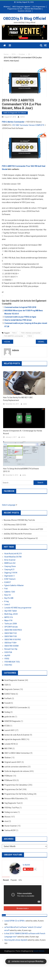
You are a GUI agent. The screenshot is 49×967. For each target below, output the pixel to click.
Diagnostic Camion (11, 689)
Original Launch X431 (12, 762)
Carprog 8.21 (9, 569)
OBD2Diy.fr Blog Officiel (24, 18)
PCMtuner (8, 776)
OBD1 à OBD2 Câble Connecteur (17, 753)
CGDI (6, 685)
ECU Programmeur (39, 7)
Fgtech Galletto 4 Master (14, 585)
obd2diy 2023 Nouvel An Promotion (18, 534)
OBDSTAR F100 (10, 636)
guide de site (9, 717)
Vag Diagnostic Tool (12, 803)
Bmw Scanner (10, 560)
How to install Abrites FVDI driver (18, 320)
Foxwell (7, 703)
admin (22, 117)
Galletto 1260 (9, 592)
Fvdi (6, 589)
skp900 (7, 655)
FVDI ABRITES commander (13, 336)
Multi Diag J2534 (11, 614)
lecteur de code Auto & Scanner (16, 735)
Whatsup (7, 7)
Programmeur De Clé (14, 9)
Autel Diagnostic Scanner (14, 680)
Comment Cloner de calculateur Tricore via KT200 (23, 529)
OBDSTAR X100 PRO (12, 640)
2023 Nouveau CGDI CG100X (15, 525)
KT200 (7, 726)
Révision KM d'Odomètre (14, 799)
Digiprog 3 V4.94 (10, 573)
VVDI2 (6, 659)
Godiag (7, 712)
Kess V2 (7, 595)
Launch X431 (9, 730)
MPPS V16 (8, 617)
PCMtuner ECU (10, 780)
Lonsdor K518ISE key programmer (17, 608)
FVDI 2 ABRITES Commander (15, 708)
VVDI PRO (8, 665)
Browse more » (23, 908)
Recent (6, 880)
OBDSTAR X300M (11, 646)
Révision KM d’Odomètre (32, 9)
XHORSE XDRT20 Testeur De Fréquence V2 (21, 538)
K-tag (6, 601)
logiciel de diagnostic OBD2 (15, 739)
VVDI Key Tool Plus (11, 808)
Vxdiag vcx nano (10, 812)
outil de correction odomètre (15, 767)
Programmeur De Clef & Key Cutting (18, 794)
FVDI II (30, 336)
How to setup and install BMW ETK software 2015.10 (21, 470)
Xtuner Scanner (10, 826)
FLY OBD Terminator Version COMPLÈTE (28, 125)
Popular (14, 880)
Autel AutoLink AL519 (13, 554)
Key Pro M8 (8, 598)
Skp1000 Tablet (10, 611)
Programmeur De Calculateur (16, 785)
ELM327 (7, 582)
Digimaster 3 (9, 576)
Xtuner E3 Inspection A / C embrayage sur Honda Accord (22, 432)
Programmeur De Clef (13, 789)
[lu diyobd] (15, 868)
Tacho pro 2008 (10, 624)
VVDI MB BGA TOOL (12, 662)
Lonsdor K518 (9, 744)
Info (20, 880)
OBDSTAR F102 (10, 633)
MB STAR (8, 748)
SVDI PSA (8, 652)
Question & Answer (24, 11)
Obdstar (7, 758)
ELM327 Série (9, 694)
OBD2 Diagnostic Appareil (21, 7)
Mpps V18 (8, 620)
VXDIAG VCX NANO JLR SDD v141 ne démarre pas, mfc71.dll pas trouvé (42, 342)
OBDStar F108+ (10, 643)
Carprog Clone (10, 566)
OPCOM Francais (11, 627)
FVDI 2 (14, 333)
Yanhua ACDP (10, 830)
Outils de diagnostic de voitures (14, 113)
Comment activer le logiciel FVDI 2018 (20, 307)
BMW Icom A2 (9, 563)
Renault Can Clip (10, 649)
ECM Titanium (10, 579)
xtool (6, 821)
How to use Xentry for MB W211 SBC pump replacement (18, 398)
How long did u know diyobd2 (15, 940)
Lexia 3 (7, 605)
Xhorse (7, 817)
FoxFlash (7, 698)
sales (25, 404)
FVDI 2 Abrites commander (30, 333)
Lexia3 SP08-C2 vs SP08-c (14, 921)
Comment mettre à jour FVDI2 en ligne (20, 317)
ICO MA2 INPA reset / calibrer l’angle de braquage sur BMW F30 (9, 342)
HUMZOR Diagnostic (12, 721)
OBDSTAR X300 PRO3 (13, 630)
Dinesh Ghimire (39, 951)
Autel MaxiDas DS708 (12, 557)
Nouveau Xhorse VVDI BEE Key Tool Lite (19, 520)
